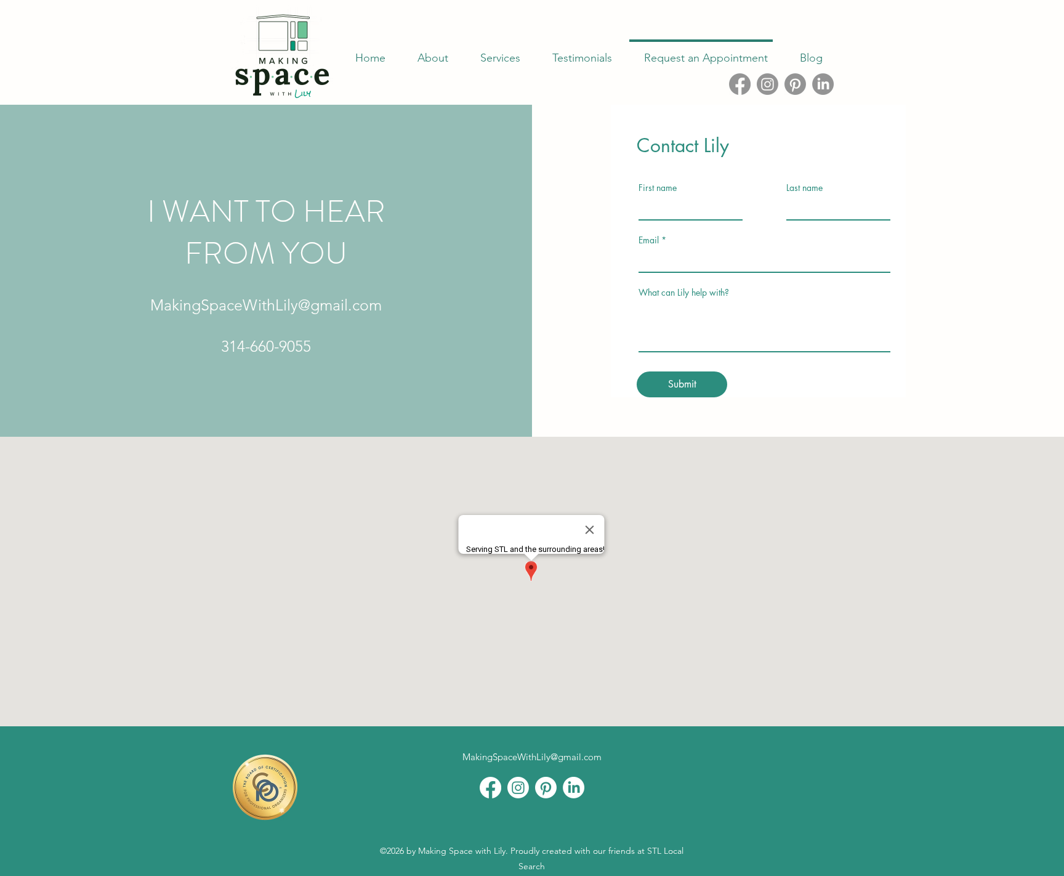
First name (658, 188)
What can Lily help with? (684, 292)
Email (649, 240)
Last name (804, 188)
